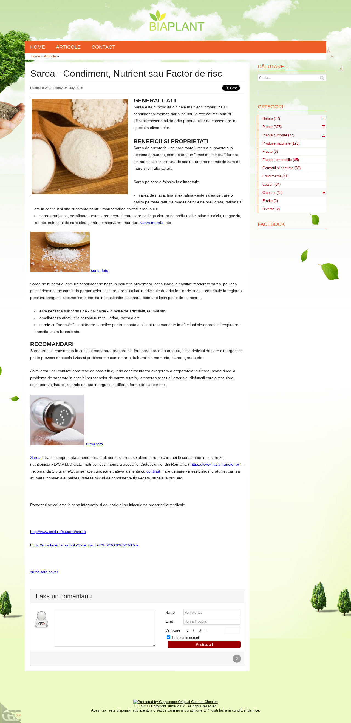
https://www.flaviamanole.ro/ (215, 464)
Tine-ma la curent (185, 638)
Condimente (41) (275, 176)
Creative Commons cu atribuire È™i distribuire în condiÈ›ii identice (206, 710)
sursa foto (99, 270)
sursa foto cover (44, 572)
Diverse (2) (271, 209)
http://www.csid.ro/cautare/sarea (58, 531)
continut (153, 471)
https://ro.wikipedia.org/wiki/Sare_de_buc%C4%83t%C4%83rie (84, 545)
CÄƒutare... (273, 66)
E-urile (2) (270, 201)
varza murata (151, 222)
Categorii (271, 107)
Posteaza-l (204, 645)
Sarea (35, 457)
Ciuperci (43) (272, 193)
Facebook (271, 224)
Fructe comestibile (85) (280, 160)
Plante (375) (272, 127)
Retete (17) (271, 119)
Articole (50, 56)
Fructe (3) (270, 151)
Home (35, 56)
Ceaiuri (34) (271, 184)
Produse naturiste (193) (280, 143)
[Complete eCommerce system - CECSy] (11, 712)
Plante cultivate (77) (278, 135)
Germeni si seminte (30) (281, 168)
